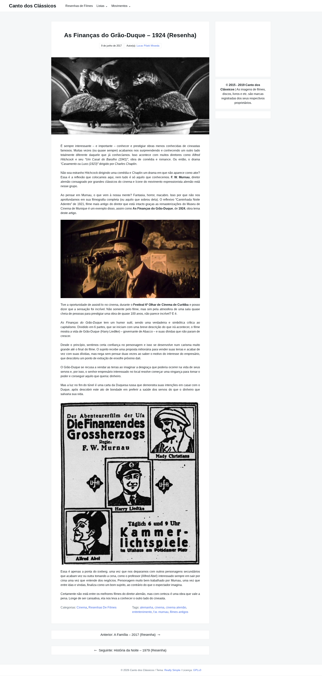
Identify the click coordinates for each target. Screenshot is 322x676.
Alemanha (146, 607)
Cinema (82, 607)
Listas (100, 5)
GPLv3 (197, 670)
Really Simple (172, 670)
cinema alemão (176, 607)
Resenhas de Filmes (79, 5)
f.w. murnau (160, 611)
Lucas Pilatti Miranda (148, 45)
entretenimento (142, 611)
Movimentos (119, 5)
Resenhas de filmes (102, 607)
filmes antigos (179, 611)
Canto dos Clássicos (32, 6)
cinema (159, 607)
